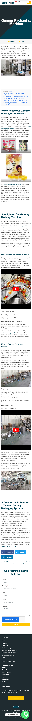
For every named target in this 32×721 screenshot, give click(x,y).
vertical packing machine (9, 333)
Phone (4, 599)
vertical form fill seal (20, 227)
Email (4, 592)
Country (4, 586)
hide (10, 91)
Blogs (22, 41)
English (19, 1)
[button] (7, 552)
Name (4, 579)
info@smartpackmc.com (9, 546)
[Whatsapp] (25, 715)
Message (5, 606)
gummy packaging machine (12, 184)
